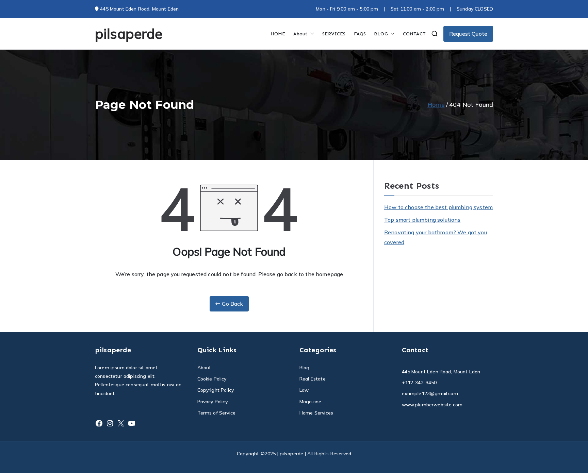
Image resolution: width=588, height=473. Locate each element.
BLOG (381, 34)
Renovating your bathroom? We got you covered (435, 237)
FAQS (360, 34)
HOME (278, 34)
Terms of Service (216, 413)
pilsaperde (129, 33)
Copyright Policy (215, 390)
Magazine (310, 402)
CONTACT (414, 34)
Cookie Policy (212, 379)
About (300, 34)
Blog (304, 368)
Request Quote (468, 33)
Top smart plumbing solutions (422, 219)
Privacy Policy (212, 402)
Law (304, 390)
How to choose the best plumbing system (438, 207)
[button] (310, 34)
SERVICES (333, 34)
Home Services (316, 413)
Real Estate (312, 379)
